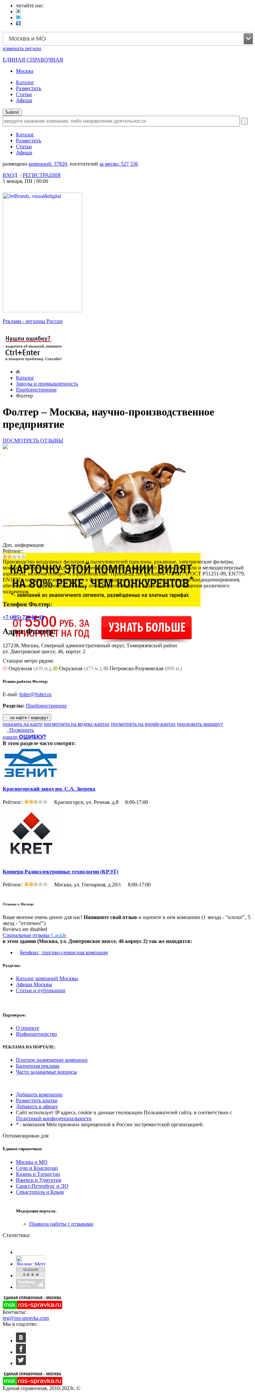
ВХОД (10, 175)
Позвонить (20, 730)
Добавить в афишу (37, 1106)
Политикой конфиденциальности (54, 1118)
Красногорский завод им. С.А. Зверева (49, 789)
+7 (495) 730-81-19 (23, 617)
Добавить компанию (39, 1094)
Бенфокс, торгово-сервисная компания (64, 952)
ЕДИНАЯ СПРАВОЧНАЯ (33, 60)
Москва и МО (31, 1162)
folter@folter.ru (35, 694)
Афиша (24, 100)
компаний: (48, 164)
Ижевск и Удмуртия (38, 1180)
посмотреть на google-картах (143, 724)
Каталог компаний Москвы (47, 978)
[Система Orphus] (34, 362)
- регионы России (33, 321)
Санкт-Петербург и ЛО (42, 1186)
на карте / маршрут (28, 717)
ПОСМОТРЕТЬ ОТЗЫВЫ (33, 440)
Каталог (25, 82)
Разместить (28, 88)
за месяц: (118, 164)
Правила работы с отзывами (61, 1224)
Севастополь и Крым (40, 1192)
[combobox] (128, 39)
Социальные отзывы (34, 935)
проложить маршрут (200, 724)
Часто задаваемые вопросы (46, 1072)
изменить (22, 48)
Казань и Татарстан (38, 1174)
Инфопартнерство (36, 1034)
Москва (24, 71)
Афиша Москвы (34, 984)
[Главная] (18, 372)
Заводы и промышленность (47, 384)
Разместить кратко (36, 1100)
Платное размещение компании (52, 1060)
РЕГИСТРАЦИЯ (42, 175)
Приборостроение (36, 389)
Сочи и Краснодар (37, 1168)
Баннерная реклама (37, 1066)
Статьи (24, 94)
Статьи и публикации (40, 990)
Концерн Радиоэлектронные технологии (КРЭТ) (60, 871)
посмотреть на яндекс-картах (77, 724)
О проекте (27, 1028)
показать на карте (22, 724)
